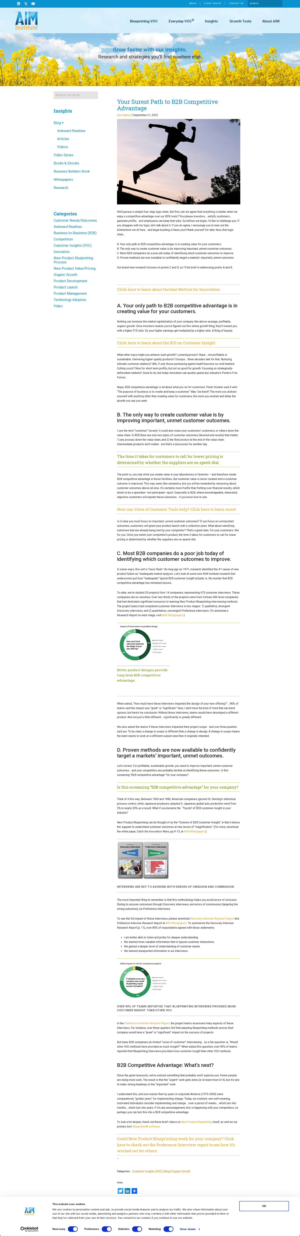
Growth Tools (240, 21)
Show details (188, 1229)
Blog (58, 123)
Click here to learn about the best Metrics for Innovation (168, 289)
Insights (211, 21)
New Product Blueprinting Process (73, 260)
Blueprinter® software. (146, 1126)
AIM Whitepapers (172, 615)
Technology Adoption (70, 300)
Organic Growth (65, 275)
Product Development (70, 281)
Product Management (70, 293)
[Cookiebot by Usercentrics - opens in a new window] (29, 1229)
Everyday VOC (181, 21)
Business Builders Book (72, 171)
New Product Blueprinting (196, 1122)
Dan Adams (124, 115)
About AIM (271, 21)
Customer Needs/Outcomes (75, 220)
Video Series (63, 155)
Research (61, 188)
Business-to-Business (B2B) (75, 233)
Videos (62, 147)
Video (58, 306)
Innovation (62, 252)
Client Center (212, 3)
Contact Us (236, 3)
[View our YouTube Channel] (33, 4)
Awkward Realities (71, 131)
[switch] (107, 1229)
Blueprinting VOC (144, 21)
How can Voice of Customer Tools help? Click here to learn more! (176, 509)
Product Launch (66, 287)
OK (264, 1206)
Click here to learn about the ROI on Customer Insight (166, 342)
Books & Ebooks (66, 163)
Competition (63, 239)
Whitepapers (63, 179)
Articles (63, 139)
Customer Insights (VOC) (73, 245)
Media (192, 3)
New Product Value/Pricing (74, 268)
